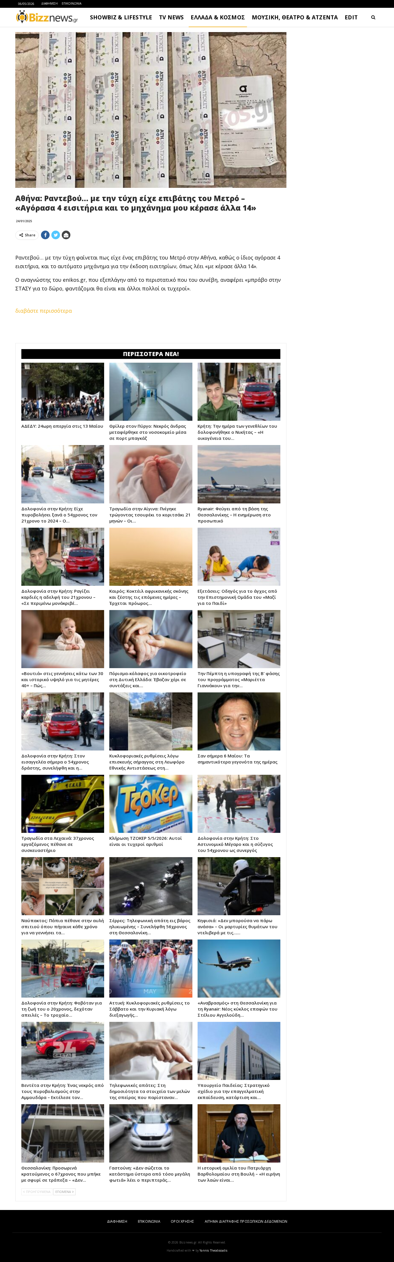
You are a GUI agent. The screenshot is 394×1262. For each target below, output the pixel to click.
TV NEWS (171, 17)
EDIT (351, 17)
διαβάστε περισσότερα (43, 310)
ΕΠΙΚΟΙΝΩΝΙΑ (71, 3)
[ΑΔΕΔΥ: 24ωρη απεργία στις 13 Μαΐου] (62, 392)
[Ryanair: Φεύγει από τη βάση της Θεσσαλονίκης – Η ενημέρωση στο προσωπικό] (239, 474)
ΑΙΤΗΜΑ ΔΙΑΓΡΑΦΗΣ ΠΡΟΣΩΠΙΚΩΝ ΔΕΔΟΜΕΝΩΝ (246, 1221)
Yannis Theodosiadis (213, 1250)
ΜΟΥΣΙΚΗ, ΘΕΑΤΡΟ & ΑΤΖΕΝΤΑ (295, 17)
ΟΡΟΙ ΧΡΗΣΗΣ (182, 1221)
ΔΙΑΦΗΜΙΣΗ (49, 3)
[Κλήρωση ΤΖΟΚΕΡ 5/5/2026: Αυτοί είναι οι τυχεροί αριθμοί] (150, 804)
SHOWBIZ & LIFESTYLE (121, 17)
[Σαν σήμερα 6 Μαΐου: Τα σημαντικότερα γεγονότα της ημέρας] (239, 721)
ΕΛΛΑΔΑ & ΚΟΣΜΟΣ (218, 17)
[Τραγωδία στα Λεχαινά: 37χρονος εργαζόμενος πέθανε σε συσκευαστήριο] (62, 804)
